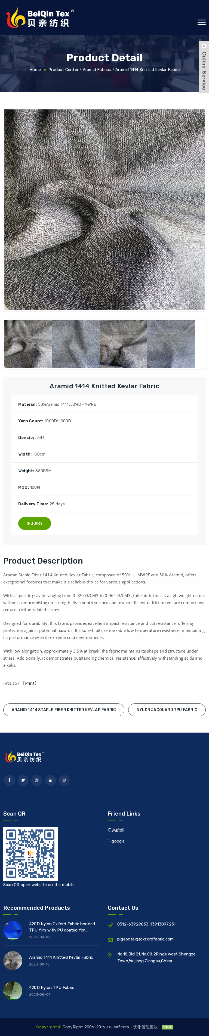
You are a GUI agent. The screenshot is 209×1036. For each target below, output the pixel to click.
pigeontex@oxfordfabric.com (145, 939)
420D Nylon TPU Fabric (51, 987)
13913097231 (163, 924)
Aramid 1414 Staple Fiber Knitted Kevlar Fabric (64, 710)
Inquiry (35, 523)
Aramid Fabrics (97, 69)
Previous (12, 210)
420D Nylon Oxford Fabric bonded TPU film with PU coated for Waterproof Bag (62, 927)
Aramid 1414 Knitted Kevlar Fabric (147, 69)
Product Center (63, 69)
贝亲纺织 (116, 830)
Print (30, 683)
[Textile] (104, 18)
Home (35, 69)
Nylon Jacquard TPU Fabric (167, 710)
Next (196, 210)
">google (116, 841)
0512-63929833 (133, 924)
